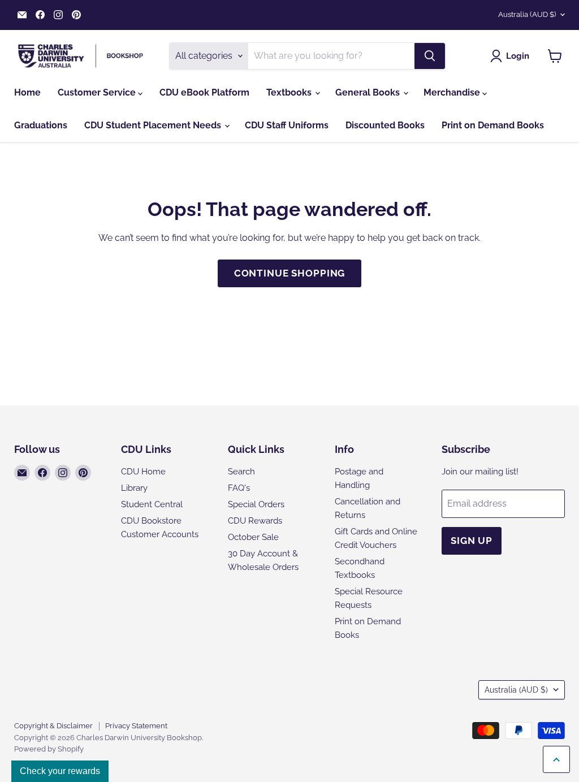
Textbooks (290, 92)
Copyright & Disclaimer (53, 725)
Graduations (40, 125)
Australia (527, 14)
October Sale (253, 537)
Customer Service (98, 92)
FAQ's (239, 488)
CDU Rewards (255, 521)
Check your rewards (60, 771)
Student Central (152, 504)
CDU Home (143, 471)
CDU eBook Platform (204, 92)
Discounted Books (385, 125)
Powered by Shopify (49, 749)
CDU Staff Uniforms (287, 125)
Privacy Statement (136, 725)
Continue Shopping (289, 273)
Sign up (471, 540)
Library (134, 488)
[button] (512, 56)
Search (241, 471)
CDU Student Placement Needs (153, 125)
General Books (368, 92)
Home (27, 92)
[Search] (429, 56)
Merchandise (453, 92)
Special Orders (256, 504)
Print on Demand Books (493, 125)
